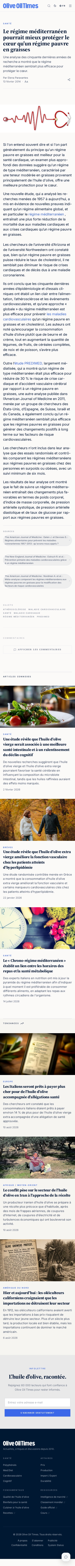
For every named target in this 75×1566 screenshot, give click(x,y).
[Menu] (70, 6)
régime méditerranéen (46, 214)
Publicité (52, 1540)
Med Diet (8, 1470)
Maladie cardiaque (27, 613)
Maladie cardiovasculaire (47, 609)
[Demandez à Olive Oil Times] (66, 1557)
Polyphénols (9, 1465)
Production (46, 1470)
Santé (7, 23)
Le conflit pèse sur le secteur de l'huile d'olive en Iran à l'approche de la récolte (36, 1192)
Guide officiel (48, 1507)
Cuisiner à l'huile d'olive (16, 1507)
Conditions (37, 1545)
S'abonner (37, 1540)
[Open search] (49, 6)
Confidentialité (19, 1545)
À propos (22, 1540)
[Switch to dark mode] (55, 6)
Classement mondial (52, 1502)
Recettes (8, 1512)
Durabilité (46, 1481)
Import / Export (49, 1475)
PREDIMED (43, 616)
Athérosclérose (14, 609)
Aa (26, 81)
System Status (56, 1545)
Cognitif (7, 1481)
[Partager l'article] (69, 80)
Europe (8, 1081)
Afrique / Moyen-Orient (20, 1185)
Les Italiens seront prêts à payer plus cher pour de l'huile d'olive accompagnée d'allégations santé (34, 1092)
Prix (43, 1465)
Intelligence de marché (53, 1496)
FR (64, 6)
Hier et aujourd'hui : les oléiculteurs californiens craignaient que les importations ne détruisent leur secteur (36, 1298)
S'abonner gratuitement (37, 1413)
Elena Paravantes (18, 77)
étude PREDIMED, (28, 363)
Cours (44, 1512)
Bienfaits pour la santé (15, 1502)
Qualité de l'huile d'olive (16, 1496)
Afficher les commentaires (39, 649)
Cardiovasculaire (12, 1475)
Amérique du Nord (16, 1288)
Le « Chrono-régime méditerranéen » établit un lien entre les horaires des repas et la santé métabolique (34, 966)
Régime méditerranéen (19, 616)
